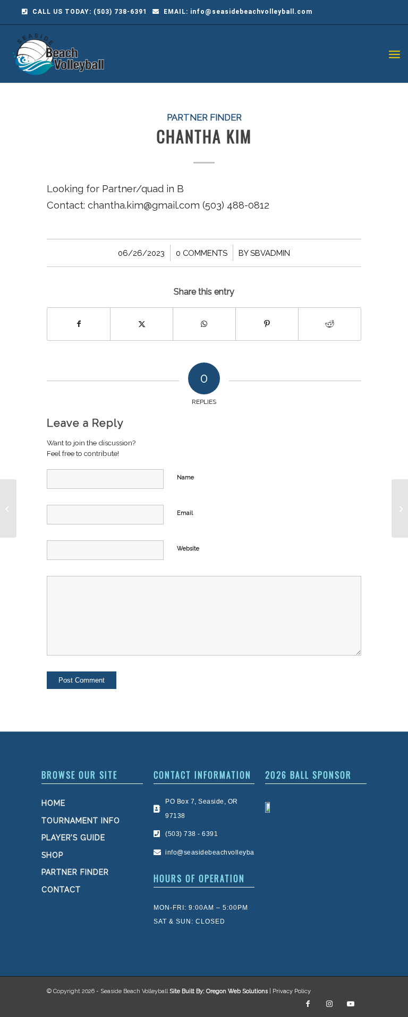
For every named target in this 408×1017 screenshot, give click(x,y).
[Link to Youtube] (351, 1004)
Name (185, 477)
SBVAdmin (270, 252)
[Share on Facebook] (78, 324)
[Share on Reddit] (330, 324)
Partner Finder (204, 117)
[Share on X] (141, 324)
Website (188, 548)
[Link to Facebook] (308, 1004)
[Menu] (394, 53)
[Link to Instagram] (329, 1004)
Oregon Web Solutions (237, 991)
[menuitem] (394, 53)
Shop (52, 855)
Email (185, 513)
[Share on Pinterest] (267, 324)
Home (53, 803)
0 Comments (201, 252)
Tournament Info (80, 820)
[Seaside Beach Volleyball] (60, 53)
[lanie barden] (8, 508)
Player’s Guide (73, 837)
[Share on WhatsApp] (204, 324)
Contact (61, 889)
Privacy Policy (292, 991)
